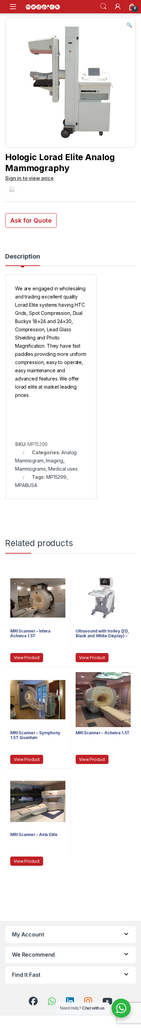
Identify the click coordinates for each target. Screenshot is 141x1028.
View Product (27, 657)
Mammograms (30, 469)
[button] (129, 25)
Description (22, 256)
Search (103, 6)
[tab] (22, 259)
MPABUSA (26, 485)
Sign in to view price (29, 178)
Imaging (54, 460)
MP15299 (56, 477)
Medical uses (62, 469)
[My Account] (117, 6)
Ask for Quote (31, 220)
